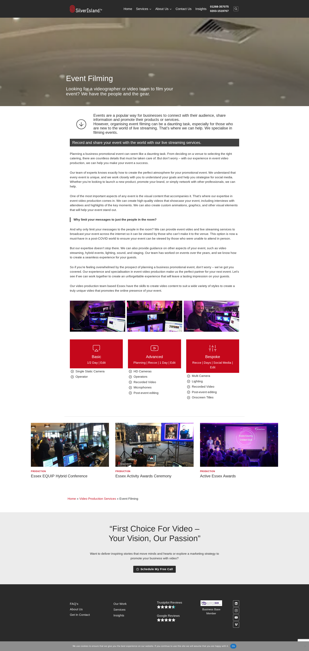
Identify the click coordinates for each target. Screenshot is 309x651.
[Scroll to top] (301, 637)
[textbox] (169, 602)
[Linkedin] (236, 603)
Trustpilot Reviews (169, 602)
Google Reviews (168, 615)
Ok (233, 646)
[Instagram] (236, 610)
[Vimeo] (236, 625)
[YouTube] (236, 618)
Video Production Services (97, 498)
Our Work (120, 603)
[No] (305, 646)
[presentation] (70, 445)
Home (128, 9)
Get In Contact (80, 614)
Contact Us (184, 9)
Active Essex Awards (218, 476)
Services (119, 609)
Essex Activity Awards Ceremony (143, 476)
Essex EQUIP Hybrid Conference (59, 476)
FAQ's (74, 603)
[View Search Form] (236, 8)
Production (38, 471)
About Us (76, 609)
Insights (200, 9)
